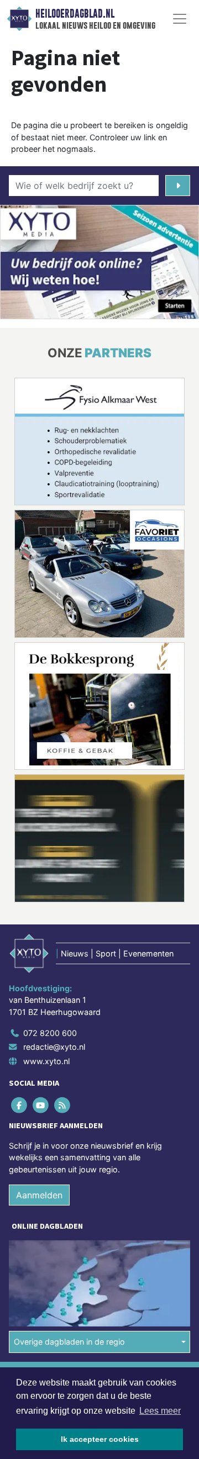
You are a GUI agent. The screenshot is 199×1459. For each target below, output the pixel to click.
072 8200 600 (50, 1033)
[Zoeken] (177, 185)
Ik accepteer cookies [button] (100, 1439)
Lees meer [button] (160, 1410)
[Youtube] (41, 1104)
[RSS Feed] (63, 1104)
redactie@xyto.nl (54, 1046)
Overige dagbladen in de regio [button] (69, 1341)
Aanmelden (39, 1195)
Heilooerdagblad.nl (74, 13)
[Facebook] (19, 1104)
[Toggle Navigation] (179, 18)
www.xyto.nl (46, 1061)
